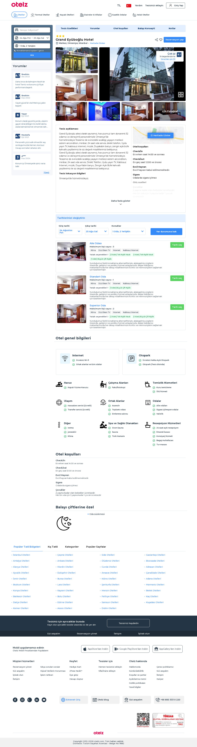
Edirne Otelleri (65, 602)
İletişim (117, 633)
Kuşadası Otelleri (155, 602)
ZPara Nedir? (76, 671)
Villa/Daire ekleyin (107, 671)
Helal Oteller (143, 15)
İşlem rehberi (46, 675)
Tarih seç (177, 245)
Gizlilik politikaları (137, 683)
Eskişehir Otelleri (66, 572)
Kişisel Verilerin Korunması (52, 671)
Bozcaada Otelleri (155, 561)
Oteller (21, 15)
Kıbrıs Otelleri (109, 578)
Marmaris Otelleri (155, 584)
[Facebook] (15, 700)
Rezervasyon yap (175, 39)
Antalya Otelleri (21, 561)
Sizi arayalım (53, 633)
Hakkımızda (134, 667)
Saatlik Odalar (119, 15)
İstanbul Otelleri (21, 555)
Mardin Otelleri (65, 567)
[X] (29, 700)
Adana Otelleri (153, 578)
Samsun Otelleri (110, 602)
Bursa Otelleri (64, 578)
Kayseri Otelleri (65, 590)
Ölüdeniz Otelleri (110, 561)
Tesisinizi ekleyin (154, 5)
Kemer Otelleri (20, 608)
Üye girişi (74, 675)
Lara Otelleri (63, 584)
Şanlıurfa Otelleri (110, 584)
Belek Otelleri (153, 590)
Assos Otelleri (64, 608)
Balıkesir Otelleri (22, 596)
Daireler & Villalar (93, 15)
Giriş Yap (178, 5)
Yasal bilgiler (135, 687)
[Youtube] (44, 700)
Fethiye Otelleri (110, 596)
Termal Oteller (42, 15)
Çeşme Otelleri (65, 555)
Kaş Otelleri (152, 596)
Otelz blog (103, 699)
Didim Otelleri (109, 608)
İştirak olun (144, 633)
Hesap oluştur (76, 679)
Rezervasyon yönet (87, 633)
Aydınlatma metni (137, 679)
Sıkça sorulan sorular (50, 667)
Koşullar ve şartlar (137, 675)
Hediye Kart (75, 667)
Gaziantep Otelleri (155, 555)
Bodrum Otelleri (21, 584)
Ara (32, 55)
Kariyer (160, 679)
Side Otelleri (108, 555)
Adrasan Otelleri (154, 567)
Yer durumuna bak (166, 231)
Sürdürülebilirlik (136, 671)
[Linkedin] (36, 700)
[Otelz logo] (19, 6)
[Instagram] (22, 700)
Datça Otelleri (20, 602)
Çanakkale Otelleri (155, 572)
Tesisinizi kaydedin (129, 623)
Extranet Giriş (73, 699)
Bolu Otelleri (64, 596)
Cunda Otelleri (109, 567)
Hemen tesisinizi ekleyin (110, 667)
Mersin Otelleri (109, 590)
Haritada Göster (161, 135)
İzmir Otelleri (20, 578)
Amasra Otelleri (110, 572)
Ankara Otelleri (65, 561)
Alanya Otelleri (20, 567)
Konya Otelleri (20, 590)
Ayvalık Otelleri (21, 572)
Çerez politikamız (165, 667)
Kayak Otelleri (67, 15)
